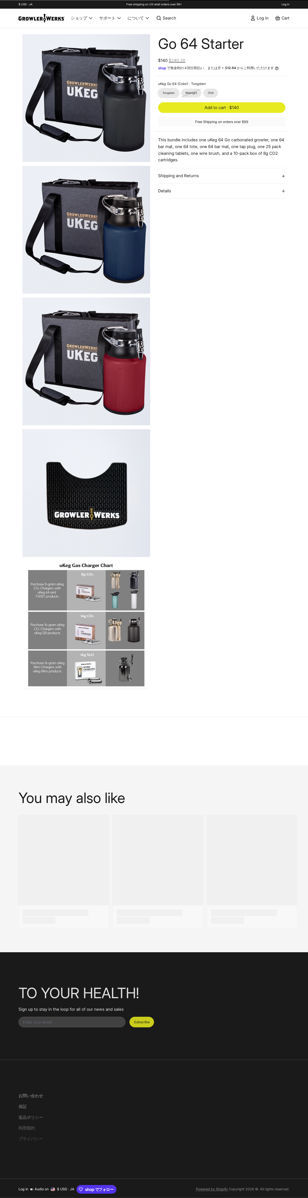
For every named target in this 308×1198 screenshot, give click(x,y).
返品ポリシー (31, 1117)
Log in (285, 4)
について (136, 17)
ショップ (79, 17)
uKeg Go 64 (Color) (182, 84)
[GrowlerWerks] (42, 18)
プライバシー (31, 1138)
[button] (221, 107)
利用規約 (27, 1127)
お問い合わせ (31, 1095)
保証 (23, 1106)
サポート (107, 17)
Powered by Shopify (212, 1189)
